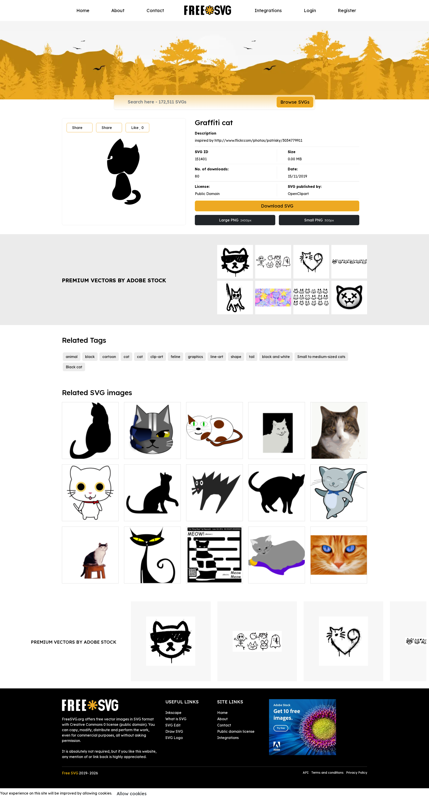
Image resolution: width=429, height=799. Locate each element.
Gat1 (133, 515)
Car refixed (201, 515)
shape (236, 356)
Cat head (323, 452)
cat (126, 356)
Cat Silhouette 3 (267, 515)
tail (251, 356)
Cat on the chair (80, 577)
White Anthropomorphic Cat (90, 512)
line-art (216, 356)
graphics (195, 356)
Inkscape (173, 712)
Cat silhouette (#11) (84, 452)
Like (137, 127)
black (90, 356)
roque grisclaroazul (270, 452)
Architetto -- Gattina (270, 577)
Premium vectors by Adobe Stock (114, 280)
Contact (155, 10)
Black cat (74, 367)
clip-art (156, 356)
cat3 (195, 452)
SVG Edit (173, 725)
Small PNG (319, 220)
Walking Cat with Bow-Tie (337, 515)
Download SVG (277, 206)
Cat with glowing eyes (148, 577)
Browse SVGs (294, 102)
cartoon (109, 356)
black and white (276, 356)
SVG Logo (174, 737)
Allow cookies (132, 793)
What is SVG (175, 719)
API (306, 773)
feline (175, 356)
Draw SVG (174, 731)
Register (347, 10)
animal (72, 356)
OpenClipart (298, 193)
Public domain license (235, 731)
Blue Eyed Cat (327, 577)
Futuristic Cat (140, 452)
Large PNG (235, 220)
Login (310, 10)
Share (77, 127)
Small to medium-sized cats (321, 356)
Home (82, 10)
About (117, 10)
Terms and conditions (327, 773)
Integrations (268, 10)
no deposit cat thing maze (213, 577)
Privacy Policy (356, 773)
